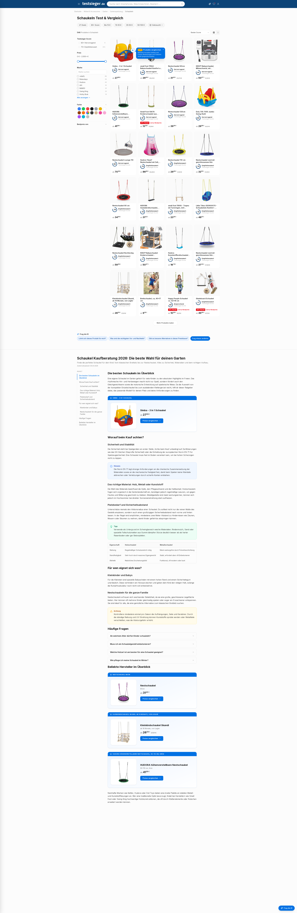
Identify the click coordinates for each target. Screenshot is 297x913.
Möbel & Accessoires (92, 11)
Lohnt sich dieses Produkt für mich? (92, 338)
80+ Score (95, 25)
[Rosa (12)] (104, 112)
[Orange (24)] (83, 112)
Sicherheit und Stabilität (89, 386)
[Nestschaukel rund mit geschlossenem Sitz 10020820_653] (207, 246)
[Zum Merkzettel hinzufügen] (133, 60)
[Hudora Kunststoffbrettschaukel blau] (179, 246)
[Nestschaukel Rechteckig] (123, 246)
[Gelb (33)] (100, 108)
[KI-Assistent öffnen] (210, 4)
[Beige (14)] (96, 112)
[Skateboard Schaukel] (207, 293)
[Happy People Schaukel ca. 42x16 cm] (179, 293)
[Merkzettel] (214, 4)
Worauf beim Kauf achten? (89, 382)
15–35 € (118, 25)
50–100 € (141, 25)
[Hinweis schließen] (163, 49)
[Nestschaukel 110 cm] (179, 153)
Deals (84, 25)
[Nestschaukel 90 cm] (123, 199)
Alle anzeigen (82, 98)
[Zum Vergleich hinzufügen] (133, 50)
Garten (105, 11)
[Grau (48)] (96, 108)
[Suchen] (182, 4)
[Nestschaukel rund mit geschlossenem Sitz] (207, 153)
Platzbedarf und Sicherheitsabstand (87, 398)
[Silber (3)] (87, 116)
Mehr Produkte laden (165, 323)
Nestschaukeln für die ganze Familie (91, 413)
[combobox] (146, 3)
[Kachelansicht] (214, 32)
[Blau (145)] (79, 108)
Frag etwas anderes (200, 338)
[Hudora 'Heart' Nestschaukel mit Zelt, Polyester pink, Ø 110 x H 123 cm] (151, 153)
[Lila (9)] (79, 116)
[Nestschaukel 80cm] (179, 59)
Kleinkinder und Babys (88, 408)
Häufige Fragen (85, 418)
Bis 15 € (107, 25)
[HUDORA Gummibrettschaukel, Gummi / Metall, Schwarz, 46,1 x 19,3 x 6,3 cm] (151, 199)
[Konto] (218, 4)
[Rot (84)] (87, 108)
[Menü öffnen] (79, 4)
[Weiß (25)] (104, 108)
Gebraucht (156, 25)
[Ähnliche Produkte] (133, 55)
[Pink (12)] (100, 112)
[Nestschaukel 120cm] (179, 106)
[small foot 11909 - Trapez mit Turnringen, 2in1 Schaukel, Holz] (179, 199)
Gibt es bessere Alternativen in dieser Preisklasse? (168, 338)
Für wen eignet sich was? (88, 403)
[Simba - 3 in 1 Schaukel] (123, 59)
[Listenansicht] (218, 32)
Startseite (77, 11)
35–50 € (129, 25)
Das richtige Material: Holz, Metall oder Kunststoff (90, 391)
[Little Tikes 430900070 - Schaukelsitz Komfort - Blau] (207, 199)
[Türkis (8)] (83, 116)
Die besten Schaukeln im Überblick (89, 377)
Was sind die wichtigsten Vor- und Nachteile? (127, 338)
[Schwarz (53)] (92, 108)
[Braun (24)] (79, 112)
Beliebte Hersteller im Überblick (87, 423)
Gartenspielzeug (116, 11)
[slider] (78, 61)
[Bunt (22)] (87, 112)
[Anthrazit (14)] (92, 112)
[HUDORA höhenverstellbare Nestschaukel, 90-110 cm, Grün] (123, 106)
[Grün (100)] (83, 108)
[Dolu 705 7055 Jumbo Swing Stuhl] (207, 106)
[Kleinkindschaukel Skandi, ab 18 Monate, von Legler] (123, 293)
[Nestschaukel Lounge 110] (123, 153)
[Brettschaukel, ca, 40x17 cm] (151, 293)
